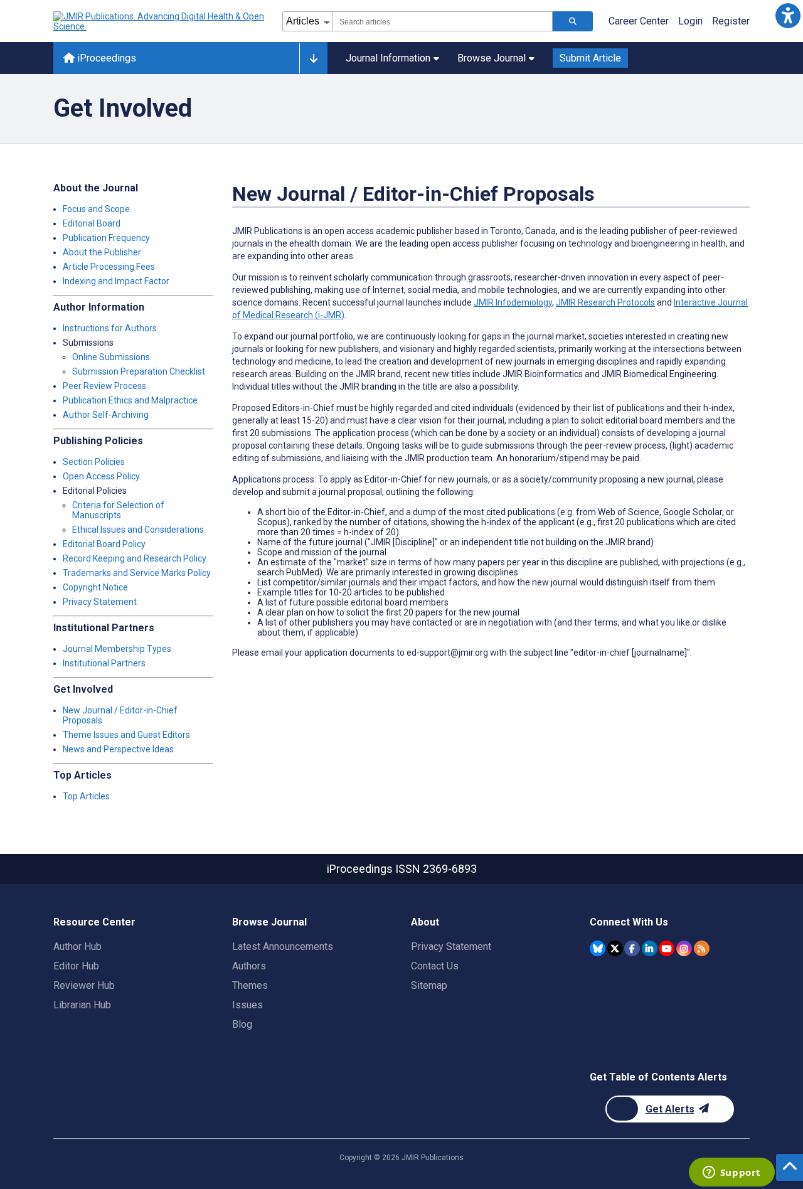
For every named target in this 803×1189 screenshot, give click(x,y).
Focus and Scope (96, 209)
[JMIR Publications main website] (160, 21)
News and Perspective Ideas (118, 749)
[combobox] (442, 21)
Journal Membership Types (117, 649)
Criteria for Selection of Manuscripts (118, 510)
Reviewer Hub (84, 985)
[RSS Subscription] (702, 948)
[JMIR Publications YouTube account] (666, 948)
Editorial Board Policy (104, 544)
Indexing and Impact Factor (116, 281)
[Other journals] (313, 58)
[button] (788, 15)
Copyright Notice (95, 587)
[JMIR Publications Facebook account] (632, 948)
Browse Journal (491, 58)
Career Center (639, 21)
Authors (249, 966)
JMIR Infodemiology (513, 302)
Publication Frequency (106, 238)
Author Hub (77, 946)
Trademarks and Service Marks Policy (137, 573)
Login (690, 21)
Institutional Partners (104, 663)
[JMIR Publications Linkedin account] (649, 948)
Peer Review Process (104, 386)
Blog (242, 1024)
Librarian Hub (82, 1005)
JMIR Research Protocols (605, 302)
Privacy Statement (100, 602)
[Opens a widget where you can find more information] (731, 1173)
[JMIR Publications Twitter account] (615, 948)
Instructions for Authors (110, 328)
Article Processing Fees (109, 267)
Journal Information (388, 58)
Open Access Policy (101, 476)
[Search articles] (573, 21)
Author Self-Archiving (106, 415)
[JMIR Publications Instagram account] (684, 948)
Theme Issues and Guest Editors (126, 735)
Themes (250, 985)
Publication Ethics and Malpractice (130, 400)
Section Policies (94, 462)
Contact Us (435, 966)
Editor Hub (76, 966)
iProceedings (105, 58)
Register (731, 21)
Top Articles (86, 796)
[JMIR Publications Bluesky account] (597, 948)
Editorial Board (91, 223)
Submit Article (590, 58)
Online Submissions (111, 357)
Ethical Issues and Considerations (138, 530)
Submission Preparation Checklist (138, 371)
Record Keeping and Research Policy (134, 558)
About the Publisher (102, 252)
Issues (247, 1005)
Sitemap (429, 985)
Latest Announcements (282, 946)
